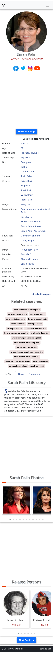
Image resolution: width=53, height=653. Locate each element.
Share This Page (26, 131)
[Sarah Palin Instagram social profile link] (30, 68)
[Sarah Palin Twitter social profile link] (23, 68)
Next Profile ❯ (26, 640)
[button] (10, 519)
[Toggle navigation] (47, 5)
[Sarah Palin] (26, 31)
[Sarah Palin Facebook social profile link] (16, 68)
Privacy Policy (16, 648)
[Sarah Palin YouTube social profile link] (37, 68)
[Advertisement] (26, 100)
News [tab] (21, 374)
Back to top (45, 648)
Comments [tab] (34, 374)
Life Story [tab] (9, 374)
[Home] (4, 5)
